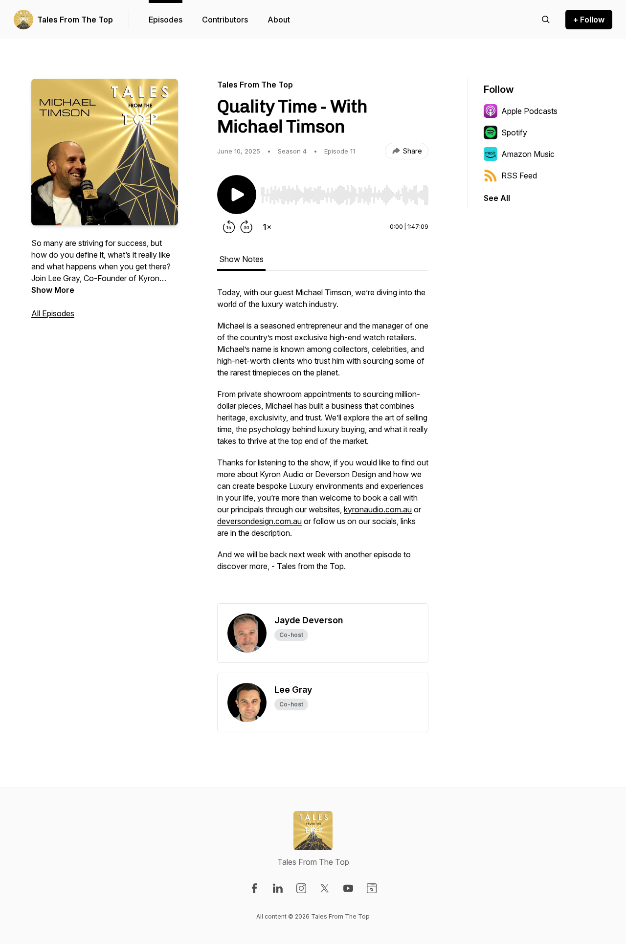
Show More (52, 290)
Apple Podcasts (529, 111)
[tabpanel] (322, 444)
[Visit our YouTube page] (348, 888)
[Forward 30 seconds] (246, 227)
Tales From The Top (75, 19)
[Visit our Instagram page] (301, 888)
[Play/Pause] (236, 194)
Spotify (514, 132)
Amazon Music (528, 154)
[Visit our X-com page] (325, 888)
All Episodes (52, 313)
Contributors (225, 19)
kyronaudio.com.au (378, 509)
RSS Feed (519, 175)
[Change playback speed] (267, 227)
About (279, 19)
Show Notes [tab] (241, 259)
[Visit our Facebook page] (254, 888)
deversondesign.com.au (259, 521)
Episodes (165, 19)
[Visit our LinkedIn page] (278, 888)
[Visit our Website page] (372, 888)
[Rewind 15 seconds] (229, 227)
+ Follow (588, 19)
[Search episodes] (546, 19)
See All (497, 198)
